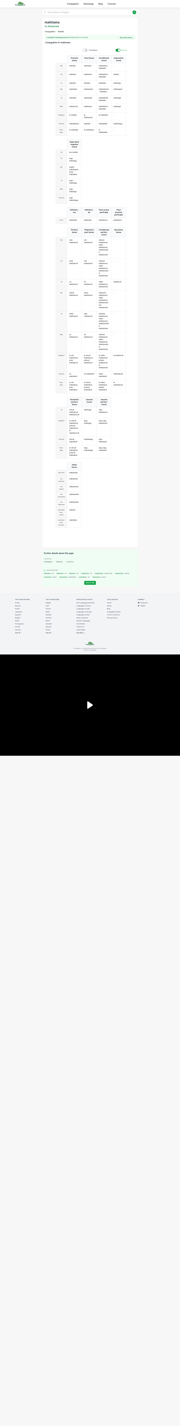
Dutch (17, 621)
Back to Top (90, 583)
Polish (48, 630)
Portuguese (19, 624)
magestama (103, 573)
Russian (18, 606)
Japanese (18, 612)
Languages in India (83, 609)
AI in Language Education (85, 603)
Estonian (59, 562)
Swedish (49, 624)
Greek (17, 603)
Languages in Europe (84, 612)
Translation (93, 50)
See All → (18, 633)
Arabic (17, 609)
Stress (124, 50)
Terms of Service (113, 615)
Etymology (89, 4)
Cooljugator (48, 562)
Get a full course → (126, 37)
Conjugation (73, 4)
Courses (112, 4)
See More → (80, 633)
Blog (100, 4)
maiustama (50, 577)
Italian (48, 612)
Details (61, 31)
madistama (86, 573)
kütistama (62, 573)
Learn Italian (80, 630)
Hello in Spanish (82, 618)
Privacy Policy (112, 618)
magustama (122, 573)
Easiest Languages (83, 621)
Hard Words (80, 624)
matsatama (84, 577)
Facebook (144, 603)
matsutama (99, 577)
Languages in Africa (83, 606)
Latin (47, 606)
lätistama (74, 573)
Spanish (18, 615)
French (17, 627)
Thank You (80, 627)
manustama (67, 577)
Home (109, 603)
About (109, 606)
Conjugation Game (113, 612)
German (18, 630)
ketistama (49, 573)
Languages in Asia (83, 615)
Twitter (142, 606)
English (17, 618)
